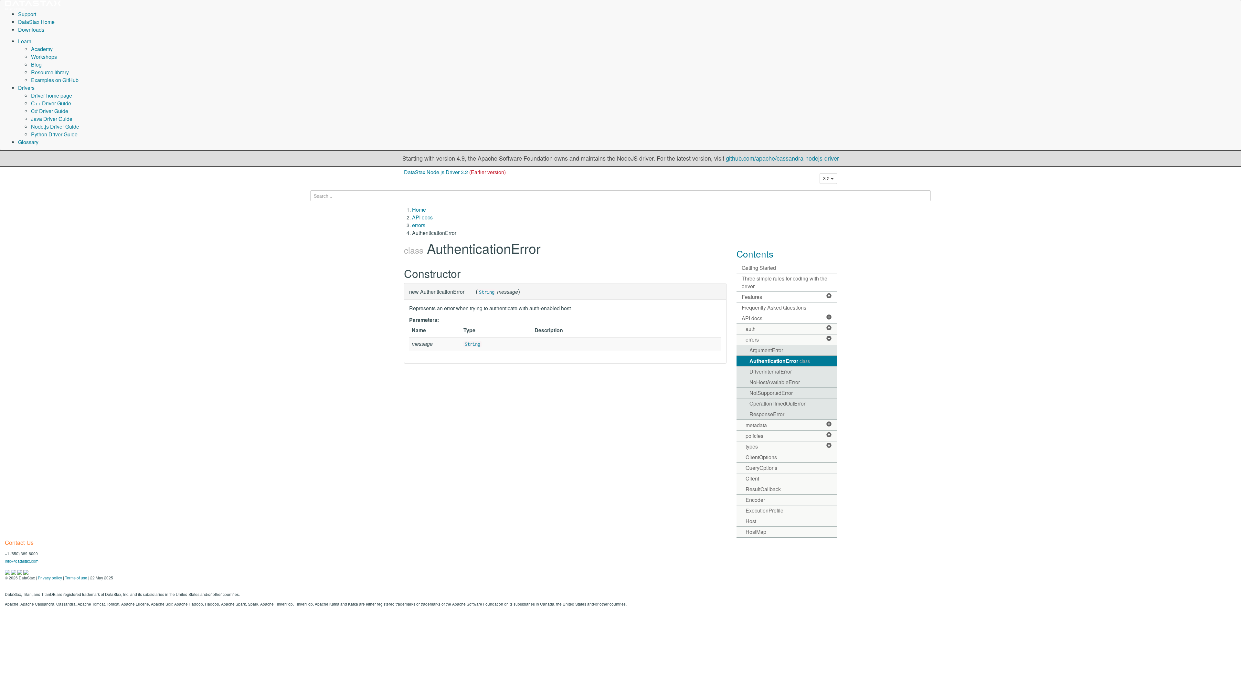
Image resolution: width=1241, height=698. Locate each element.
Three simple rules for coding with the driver (784, 282)
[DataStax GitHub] (25, 571)
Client (752, 478)
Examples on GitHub (55, 80)
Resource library (50, 72)
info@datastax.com (21, 561)
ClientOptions (761, 457)
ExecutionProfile (764, 510)
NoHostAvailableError (774, 382)
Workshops (44, 56)
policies (754, 435)
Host (751, 521)
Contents (755, 253)
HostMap (756, 531)
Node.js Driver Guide (55, 126)
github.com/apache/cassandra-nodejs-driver (782, 158)
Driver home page (51, 95)
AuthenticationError (779, 361)
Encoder (755, 499)
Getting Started (759, 267)
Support (27, 14)
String (486, 292)
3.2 (827, 178)
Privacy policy (50, 577)
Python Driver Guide (54, 134)
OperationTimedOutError (777, 403)
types (752, 446)
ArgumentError (766, 350)
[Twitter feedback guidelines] (20, 571)
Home (419, 209)
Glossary (28, 142)
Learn (24, 41)
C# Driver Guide (49, 111)
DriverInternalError (770, 371)
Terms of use (76, 577)
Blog (36, 64)
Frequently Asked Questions (774, 307)
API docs (422, 217)
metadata (756, 425)
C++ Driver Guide (51, 103)
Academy (42, 49)
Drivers (26, 87)
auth (751, 329)
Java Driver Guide (51, 118)
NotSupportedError (771, 393)
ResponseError (766, 414)
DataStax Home (36, 22)
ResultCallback (763, 489)
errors (418, 225)
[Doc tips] (14, 571)
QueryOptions (761, 467)
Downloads (31, 29)
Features (752, 297)
